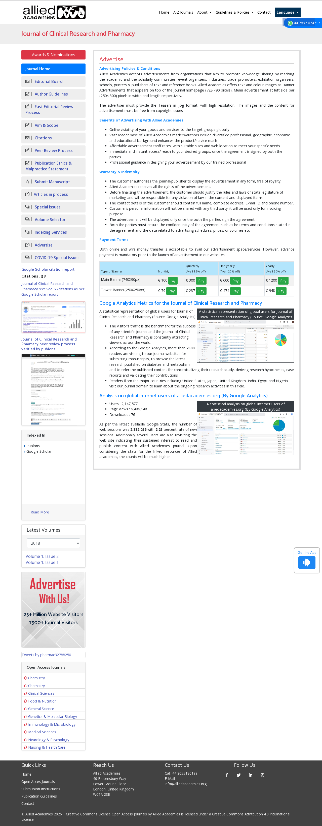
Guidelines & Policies (233, 12)
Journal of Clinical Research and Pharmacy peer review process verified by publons (49, 344)
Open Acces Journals (38, 781)
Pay (201, 280)
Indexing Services (50, 232)
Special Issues (47, 207)
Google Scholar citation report (47, 269)
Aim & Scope (46, 125)
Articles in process (51, 194)
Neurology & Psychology (48, 739)
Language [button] (286, 12)
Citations (43, 138)
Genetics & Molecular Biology (52, 716)
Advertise (43, 245)
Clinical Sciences (41, 693)
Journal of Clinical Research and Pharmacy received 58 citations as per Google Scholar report (52, 289)
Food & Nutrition (42, 701)
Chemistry (36, 678)
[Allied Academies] (54, 12)
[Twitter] (238, 775)
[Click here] (53, 317)
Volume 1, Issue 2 (42, 556)
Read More (40, 512)
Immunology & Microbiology (51, 724)
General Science (41, 708)
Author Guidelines (51, 94)
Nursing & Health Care (46, 747)
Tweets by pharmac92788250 (46, 654)
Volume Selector (49, 219)
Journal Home (37, 69)
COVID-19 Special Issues (56, 257)
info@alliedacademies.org (186, 783)
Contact (264, 12)
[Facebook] (227, 775)
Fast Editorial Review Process (49, 109)
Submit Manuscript (52, 182)
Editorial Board (48, 81)
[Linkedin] (250, 775)
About (203, 12)
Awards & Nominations (53, 54)
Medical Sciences (42, 731)
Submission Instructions (40, 788)
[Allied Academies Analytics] (245, 433)
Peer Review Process (53, 150)
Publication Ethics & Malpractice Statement (48, 166)
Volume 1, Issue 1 (42, 562)
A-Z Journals (183, 12)
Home (164, 12)
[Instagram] (262, 775)
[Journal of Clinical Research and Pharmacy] (245, 341)
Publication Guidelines (39, 796)
